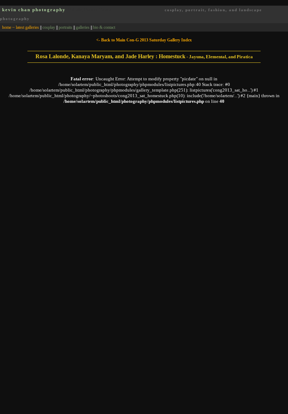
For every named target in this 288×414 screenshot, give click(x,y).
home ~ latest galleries (20, 27)
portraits (65, 27)
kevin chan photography (34, 9)
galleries (83, 27)
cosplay (48, 27)
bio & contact (104, 27)
